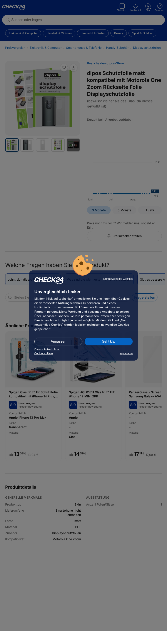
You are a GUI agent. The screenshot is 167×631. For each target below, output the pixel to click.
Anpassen (58, 341)
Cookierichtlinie (43, 353)
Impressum (126, 353)
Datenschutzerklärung (47, 349)
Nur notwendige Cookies (118, 278)
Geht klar (109, 341)
